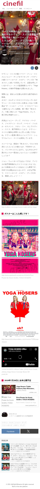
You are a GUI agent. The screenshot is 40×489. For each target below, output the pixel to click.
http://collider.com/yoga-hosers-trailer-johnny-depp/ (19, 207)
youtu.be (5, 374)
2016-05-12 (12, 51)
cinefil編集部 (26, 53)
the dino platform (22, 486)
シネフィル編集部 (14, 53)
